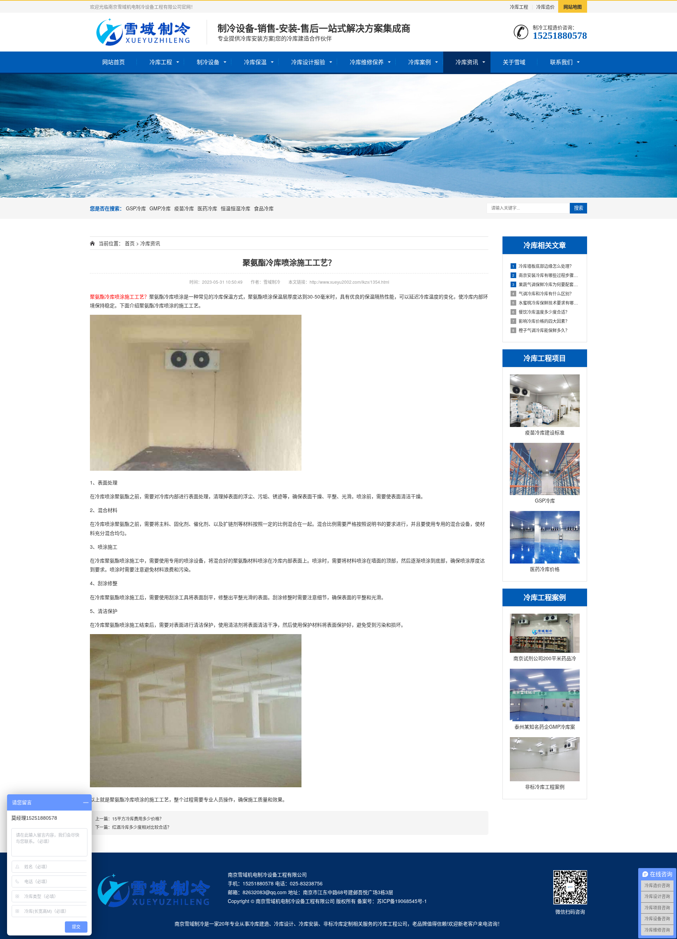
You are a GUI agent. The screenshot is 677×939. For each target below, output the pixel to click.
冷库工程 (519, 6)
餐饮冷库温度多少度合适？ (540, 312)
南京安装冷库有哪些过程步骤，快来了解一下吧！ (546, 275)
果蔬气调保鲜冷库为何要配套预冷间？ (546, 284)
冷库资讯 (467, 62)
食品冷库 (264, 208)
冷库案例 (419, 62)
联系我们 (561, 62)
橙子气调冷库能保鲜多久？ (540, 330)
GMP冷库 (160, 208)
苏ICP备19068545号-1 (402, 900)
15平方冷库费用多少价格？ (138, 818)
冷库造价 (545, 6)
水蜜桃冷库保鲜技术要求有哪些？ (546, 303)
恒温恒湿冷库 (235, 208)
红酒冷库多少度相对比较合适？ (141, 827)
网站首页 (113, 62)
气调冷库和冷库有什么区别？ (543, 293)
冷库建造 (259, 923)
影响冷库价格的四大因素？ (540, 321)
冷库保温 (255, 62)
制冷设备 (208, 62)
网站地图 (572, 6)
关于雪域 (514, 62)
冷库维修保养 (367, 62)
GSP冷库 (136, 208)
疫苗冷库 (184, 208)
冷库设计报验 (308, 62)
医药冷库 (207, 208)
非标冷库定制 (338, 923)
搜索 (578, 208)
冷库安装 (308, 923)
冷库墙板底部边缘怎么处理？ (543, 266)
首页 (130, 243)
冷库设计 (284, 923)
